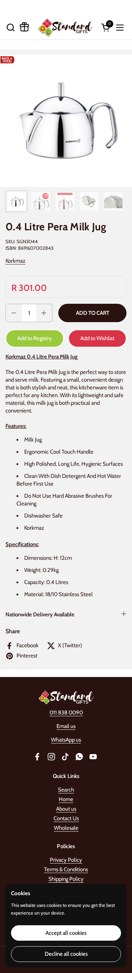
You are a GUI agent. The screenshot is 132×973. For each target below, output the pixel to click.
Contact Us (66, 818)
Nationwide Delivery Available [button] (40, 614)
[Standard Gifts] (65, 27)
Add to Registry (34, 338)
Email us (66, 726)
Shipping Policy (66, 879)
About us (66, 809)
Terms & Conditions (66, 869)
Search (66, 789)
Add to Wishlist (97, 338)
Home (66, 799)
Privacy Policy (66, 860)
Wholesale (66, 828)
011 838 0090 (66, 712)
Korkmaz (15, 260)
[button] (10, 27)
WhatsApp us (66, 739)
